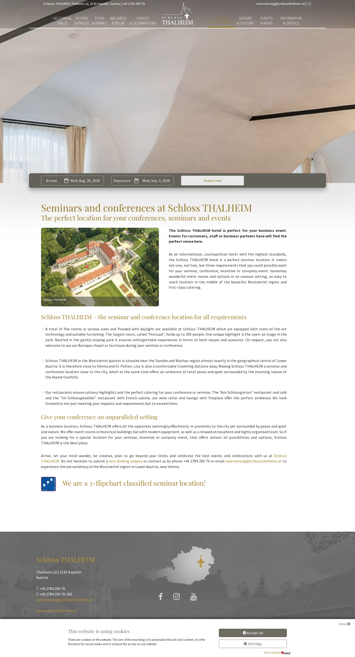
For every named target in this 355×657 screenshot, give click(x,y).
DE (309, 3)
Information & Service (291, 20)
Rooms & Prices (82, 20)
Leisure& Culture (245, 20)
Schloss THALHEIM (56, 3)
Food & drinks (99, 20)
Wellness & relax (118, 20)
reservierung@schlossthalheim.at (280, 3)
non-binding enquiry (125, 461)
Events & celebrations (143, 20)
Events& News (267, 20)
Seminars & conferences (222, 20)
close (343, 624)
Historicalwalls (62, 20)
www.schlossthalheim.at (56, 610)
